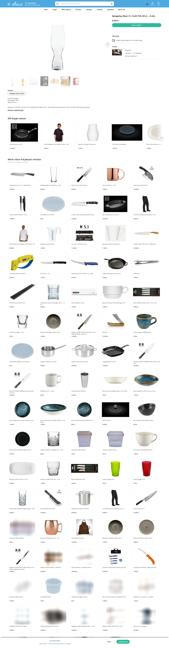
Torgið (54, 9)
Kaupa (136, 25)
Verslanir (100, 9)
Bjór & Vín (121, 9)
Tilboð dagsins (66, 9)
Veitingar (89, 9)
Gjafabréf (110, 9)
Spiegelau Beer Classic (16, 93)
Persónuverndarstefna (56, 644)
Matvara (78, 9)
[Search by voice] (111, 4)
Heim (46, 9)
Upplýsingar (43, 644)
